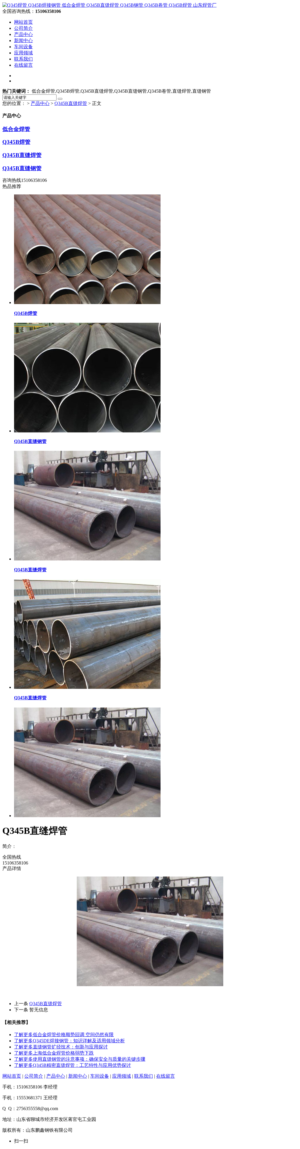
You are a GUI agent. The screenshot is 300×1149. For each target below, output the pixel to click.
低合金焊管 (16, 129)
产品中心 (23, 34)
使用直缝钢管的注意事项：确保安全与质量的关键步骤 (79, 1059)
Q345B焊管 (16, 142)
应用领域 (23, 52)
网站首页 (23, 22)
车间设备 (23, 46)
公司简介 (23, 28)
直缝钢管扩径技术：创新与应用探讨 (61, 1046)
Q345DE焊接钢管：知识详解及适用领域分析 (69, 1040)
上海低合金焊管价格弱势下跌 (54, 1052)
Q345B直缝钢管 (22, 168)
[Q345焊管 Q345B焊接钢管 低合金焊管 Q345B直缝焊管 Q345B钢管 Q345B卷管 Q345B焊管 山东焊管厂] (109, 5)
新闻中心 (23, 40)
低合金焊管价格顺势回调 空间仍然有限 (64, 1034)
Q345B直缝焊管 (70, 103)
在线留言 (23, 65)
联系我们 (23, 58)
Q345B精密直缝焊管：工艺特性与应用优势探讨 (72, 1065)
